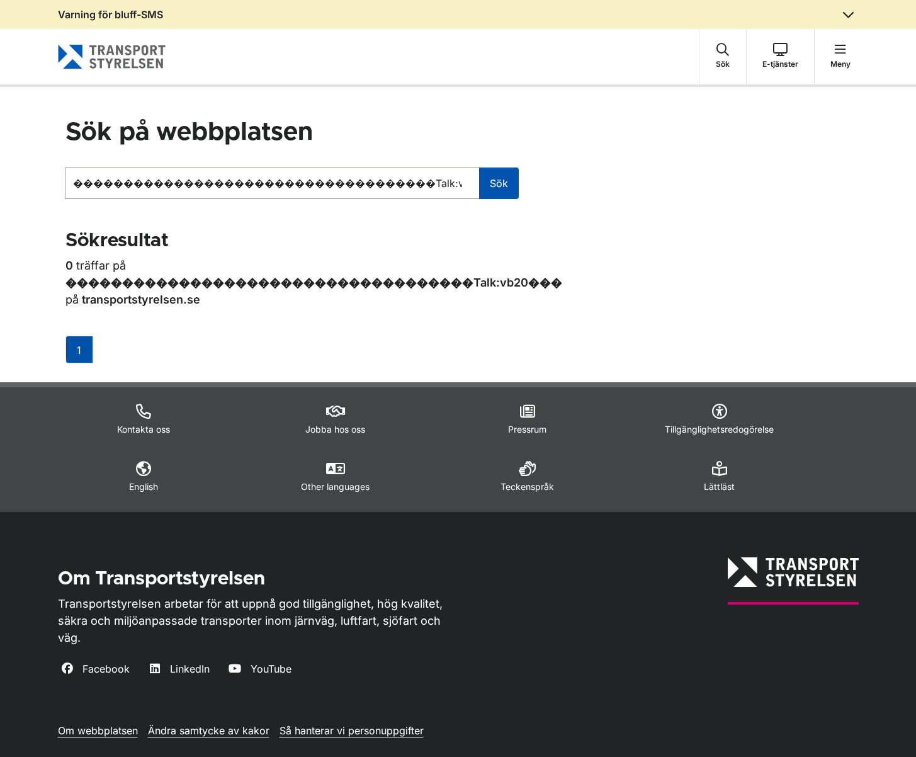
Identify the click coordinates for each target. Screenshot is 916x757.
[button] (722, 56)
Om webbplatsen (98, 730)
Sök (499, 183)
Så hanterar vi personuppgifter (352, 730)
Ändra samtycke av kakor (208, 730)
